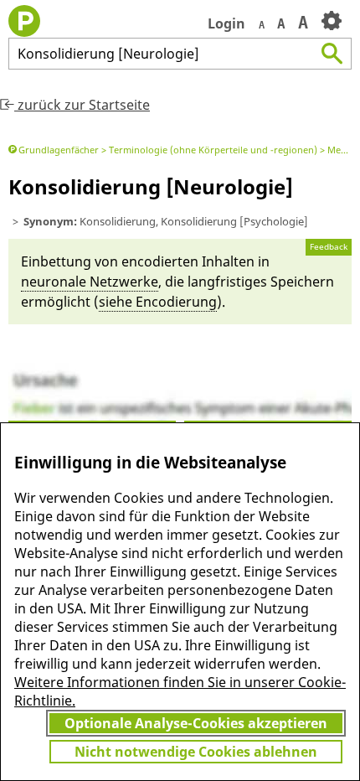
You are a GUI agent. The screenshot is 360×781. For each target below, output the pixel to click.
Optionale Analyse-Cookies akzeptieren (195, 723)
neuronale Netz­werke (89, 281)
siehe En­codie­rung (158, 301)
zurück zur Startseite (82, 105)
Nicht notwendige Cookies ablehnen (196, 751)
